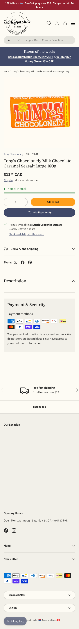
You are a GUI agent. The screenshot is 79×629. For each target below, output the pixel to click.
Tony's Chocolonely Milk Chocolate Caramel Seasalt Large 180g (41, 71)
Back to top (39, 406)
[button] (65, 23)
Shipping (8, 180)
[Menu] (73, 23)
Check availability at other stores (26, 234)
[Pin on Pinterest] (30, 262)
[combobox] (39, 40)
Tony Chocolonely (13, 154)
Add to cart (53, 202)
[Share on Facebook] (22, 262)
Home (6, 71)
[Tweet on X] (15, 262)
